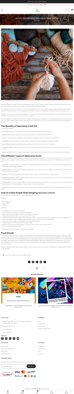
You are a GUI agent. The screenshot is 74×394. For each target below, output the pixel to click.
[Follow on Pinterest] (14, 338)
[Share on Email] (41, 262)
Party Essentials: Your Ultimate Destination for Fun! (18, 305)
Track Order (41, 346)
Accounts (40, 353)
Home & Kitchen (42, 324)
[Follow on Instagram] (6, 338)
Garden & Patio (42, 326)
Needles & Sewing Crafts (44, 328)
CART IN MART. (6, 248)
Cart (39, 351)
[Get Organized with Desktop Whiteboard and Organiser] (29, 268)
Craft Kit (7, 255)
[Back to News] (37, 268)
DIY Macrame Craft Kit (15, 255)
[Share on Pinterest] (37, 262)
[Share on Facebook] (29, 262)
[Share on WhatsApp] (45, 262)
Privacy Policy (4, 351)
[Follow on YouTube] (18, 338)
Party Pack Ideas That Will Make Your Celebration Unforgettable (56, 305)
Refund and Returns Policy (7, 349)
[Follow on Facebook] (2, 338)
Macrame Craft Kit (26, 255)
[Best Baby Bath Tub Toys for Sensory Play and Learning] (44, 268)
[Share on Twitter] (33, 262)
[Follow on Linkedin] (10, 338)
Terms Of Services (5, 353)
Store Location (41, 349)
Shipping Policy (5, 346)
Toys (39, 321)
